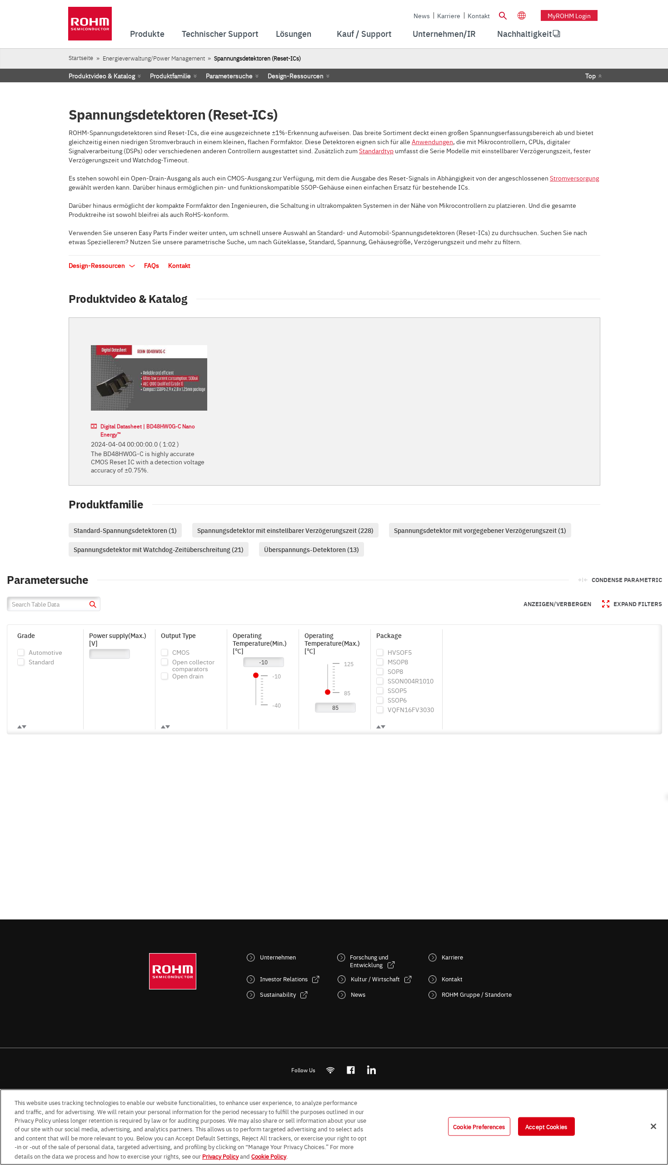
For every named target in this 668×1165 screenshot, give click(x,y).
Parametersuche (229, 75)
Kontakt (479, 15)
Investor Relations (284, 979)
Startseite (81, 57)
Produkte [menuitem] (147, 33)
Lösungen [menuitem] (293, 33)
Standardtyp (376, 150)
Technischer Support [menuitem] (220, 33)
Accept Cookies (546, 1126)
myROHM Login (569, 15)
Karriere (448, 15)
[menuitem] (525, 33)
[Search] (503, 14)
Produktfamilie (170, 75)
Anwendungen (432, 141)
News (422, 15)
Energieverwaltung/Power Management (154, 58)
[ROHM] (90, 26)
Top (590, 75)
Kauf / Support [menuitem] (364, 33)
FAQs (151, 265)
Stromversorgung (574, 177)
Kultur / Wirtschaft (375, 979)
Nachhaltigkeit (524, 33)
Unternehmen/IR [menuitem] (444, 33)
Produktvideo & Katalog (102, 75)
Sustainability (278, 994)
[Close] (653, 1126)
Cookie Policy (268, 1155)
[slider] (256, 675)
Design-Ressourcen (296, 75)
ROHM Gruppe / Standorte (477, 994)
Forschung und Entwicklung (369, 961)
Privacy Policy (220, 1155)
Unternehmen (278, 957)
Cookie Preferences (479, 1126)
